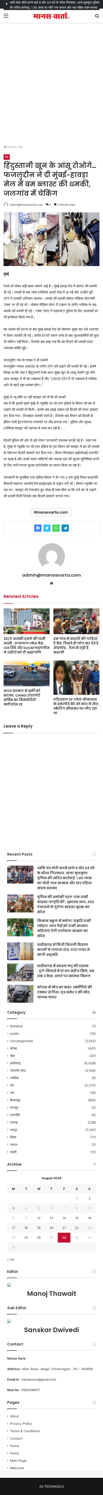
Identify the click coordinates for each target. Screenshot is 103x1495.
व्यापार (13, 1145)
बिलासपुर (15, 1100)
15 (77, 1218)
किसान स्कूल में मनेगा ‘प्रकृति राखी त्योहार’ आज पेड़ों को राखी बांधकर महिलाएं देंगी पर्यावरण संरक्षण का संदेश (64, 928)
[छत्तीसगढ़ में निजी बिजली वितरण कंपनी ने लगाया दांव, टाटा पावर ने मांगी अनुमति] (20, 951)
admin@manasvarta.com (26, 204)
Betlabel (16, 1026)
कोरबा (13, 1048)
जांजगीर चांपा (18, 1070)
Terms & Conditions (25, 1431)
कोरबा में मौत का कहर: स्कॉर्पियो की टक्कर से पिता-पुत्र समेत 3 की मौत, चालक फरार (64, 992)
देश (21, 147)
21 (64, 1228)
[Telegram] (65, 528)
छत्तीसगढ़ (15, 1063)
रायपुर (13, 1130)
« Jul (10, 1259)
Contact (16, 1438)
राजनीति (15, 1115)
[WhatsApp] (56, 528)
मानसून (14, 1107)
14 (64, 1218)
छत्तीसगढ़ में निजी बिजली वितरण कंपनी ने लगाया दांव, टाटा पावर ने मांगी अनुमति (63, 949)
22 (77, 1228)
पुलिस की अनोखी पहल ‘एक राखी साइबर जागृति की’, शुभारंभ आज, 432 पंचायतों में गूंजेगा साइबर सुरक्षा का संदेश (65, 904)
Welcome (17, 1468)
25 (26, 1237)
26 (39, 1237)
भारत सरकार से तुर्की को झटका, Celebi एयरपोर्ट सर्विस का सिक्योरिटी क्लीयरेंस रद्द (22, 697)
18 (26, 1228)
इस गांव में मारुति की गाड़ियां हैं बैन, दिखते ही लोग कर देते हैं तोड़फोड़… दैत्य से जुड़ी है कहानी (75, 645)
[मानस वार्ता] (51, 15)
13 (51, 1218)
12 (38, 1218)
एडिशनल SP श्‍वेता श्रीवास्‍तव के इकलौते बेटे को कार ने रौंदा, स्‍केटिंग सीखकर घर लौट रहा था (76, 706)
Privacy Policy (21, 1423)
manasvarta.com (52, 512)
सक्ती (13, 1152)
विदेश (13, 1137)
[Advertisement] (51, 88)
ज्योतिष (14, 1078)
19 (38, 1228)
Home (11, 147)
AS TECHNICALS (51, 1486)
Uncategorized (21, 1041)
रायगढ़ (14, 1122)
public (14, 1033)
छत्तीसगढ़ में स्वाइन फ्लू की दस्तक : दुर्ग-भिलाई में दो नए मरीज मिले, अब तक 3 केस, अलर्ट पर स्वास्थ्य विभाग (65, 971)
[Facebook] (37, 528)
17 (13, 1228)
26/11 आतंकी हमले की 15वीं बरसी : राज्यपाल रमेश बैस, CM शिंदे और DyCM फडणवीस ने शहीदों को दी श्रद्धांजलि (27, 645)
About (14, 1416)
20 (51, 1228)
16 (89, 1218)
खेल (12, 1056)
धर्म (12, 1093)
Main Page (18, 1461)
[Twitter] (47, 528)
